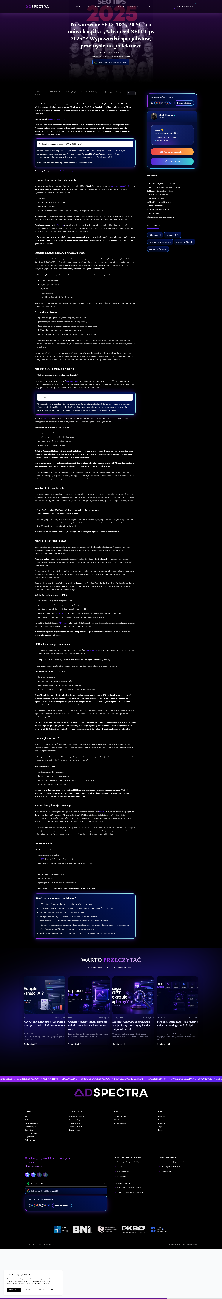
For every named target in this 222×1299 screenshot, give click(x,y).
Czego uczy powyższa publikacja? (162, 217)
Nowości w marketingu (77, 1116)
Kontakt (160, 1130)
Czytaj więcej (29, 1044)
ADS (26, 1120)
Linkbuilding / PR (31, 1127)
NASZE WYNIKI (94, 6)
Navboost (60, 225)
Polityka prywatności (190, 1244)
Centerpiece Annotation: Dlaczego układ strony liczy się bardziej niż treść (87, 1025)
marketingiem (92, 650)
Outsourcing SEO (31, 1133)
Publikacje (161, 1123)
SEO (26, 1116)
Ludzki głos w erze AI (157, 206)
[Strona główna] (42, 6)
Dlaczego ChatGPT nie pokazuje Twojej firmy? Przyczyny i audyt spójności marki (131, 1025)
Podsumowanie (154, 213)
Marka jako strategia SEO (158, 198)
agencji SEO (47, 418)
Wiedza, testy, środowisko (158, 195)
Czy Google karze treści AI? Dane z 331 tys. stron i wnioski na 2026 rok (44, 1023)
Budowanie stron (30, 1140)
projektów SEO (72, 381)
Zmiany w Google (75, 1120)
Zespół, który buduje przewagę (160, 209)
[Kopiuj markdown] (129, 93)
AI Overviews (64, 623)
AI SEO (37, 92)
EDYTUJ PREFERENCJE (46, 1290)
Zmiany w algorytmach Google (48, 151)
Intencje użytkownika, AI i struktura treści (164, 187)
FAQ (149, 6)
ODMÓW (27, 1290)
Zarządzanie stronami (32, 1123)
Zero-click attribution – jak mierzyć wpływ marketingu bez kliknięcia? (177, 1023)
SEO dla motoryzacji (121, 1120)
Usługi (109, 6)
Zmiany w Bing (74, 1123)
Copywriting (29, 1130)
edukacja (59, 613)
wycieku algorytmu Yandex (121, 186)
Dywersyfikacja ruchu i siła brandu (162, 184)
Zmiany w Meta (74, 1130)
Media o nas (162, 1120)
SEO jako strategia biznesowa (160, 202)
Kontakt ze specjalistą (185, 6)
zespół (101, 812)
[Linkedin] (27, 1174)
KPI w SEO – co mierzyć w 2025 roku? (69, 171)
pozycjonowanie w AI (57, 119)
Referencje (77, 6)
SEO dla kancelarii (120, 1116)
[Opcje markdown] (133, 93)
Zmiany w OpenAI (75, 1127)
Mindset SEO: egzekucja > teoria (161, 191)
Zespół (120, 6)
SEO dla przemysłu (120, 1123)
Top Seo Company (174, 1244)
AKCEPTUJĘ (13, 1290)
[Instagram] (33, 1174)
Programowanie (30, 1137)
